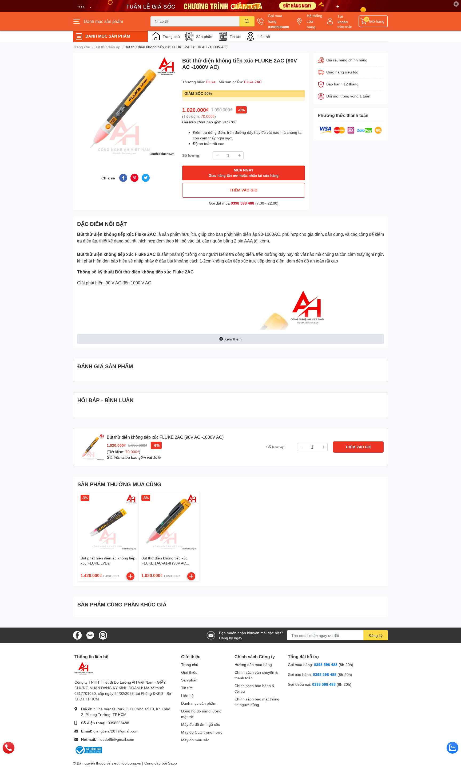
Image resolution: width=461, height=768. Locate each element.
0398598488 (278, 27)
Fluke (211, 82)
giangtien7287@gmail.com (115, 731)
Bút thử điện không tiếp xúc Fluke (111, 234)
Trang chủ (171, 36)
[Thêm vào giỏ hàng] (130, 576)
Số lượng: (191, 155)
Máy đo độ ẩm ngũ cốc (200, 724)
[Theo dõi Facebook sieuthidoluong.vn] (77, 635)
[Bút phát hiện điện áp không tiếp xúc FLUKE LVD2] (108, 522)
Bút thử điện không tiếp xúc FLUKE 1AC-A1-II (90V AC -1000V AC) (164, 563)
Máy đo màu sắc (195, 740)
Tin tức (235, 36)
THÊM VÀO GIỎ (243, 190)
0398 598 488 (242, 203)
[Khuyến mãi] (230, 6)
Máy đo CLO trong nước (201, 732)
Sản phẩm (204, 36)
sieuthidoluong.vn (126, 763)
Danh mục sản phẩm (198, 703)
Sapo (172, 763)
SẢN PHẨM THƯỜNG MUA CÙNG (119, 484)
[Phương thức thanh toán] (350, 129)
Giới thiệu (189, 672)
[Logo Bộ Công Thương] (88, 749)
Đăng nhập (344, 26)
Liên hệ (263, 36)
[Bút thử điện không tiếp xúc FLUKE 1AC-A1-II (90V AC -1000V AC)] (169, 522)
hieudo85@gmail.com (115, 739)
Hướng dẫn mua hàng (253, 664)
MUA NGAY (244, 173)
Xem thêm (233, 339)
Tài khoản (342, 19)
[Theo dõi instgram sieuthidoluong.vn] (103, 635)
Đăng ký (376, 635)
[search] (247, 21)
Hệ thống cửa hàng (314, 21)
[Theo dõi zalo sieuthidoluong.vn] (90, 635)
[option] (125, 107)
